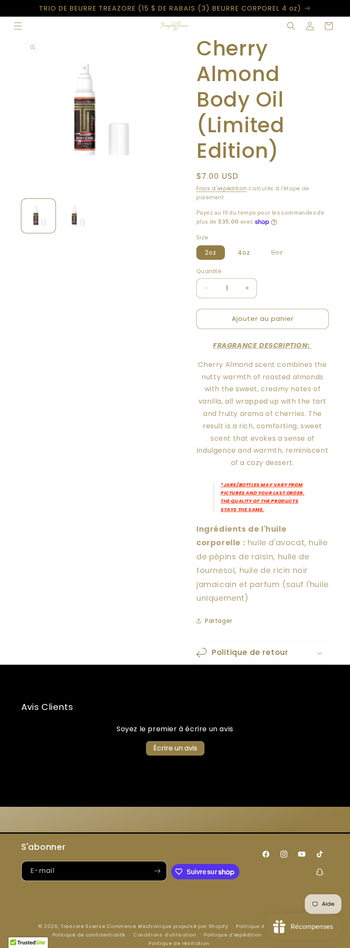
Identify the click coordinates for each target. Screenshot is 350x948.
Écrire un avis (175, 748)
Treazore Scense (83, 926)
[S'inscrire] (157, 871)
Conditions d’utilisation (164, 934)
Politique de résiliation (179, 943)
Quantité (209, 271)
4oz (244, 252)
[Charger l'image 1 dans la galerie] (38, 216)
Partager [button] (219, 620)
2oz (210, 252)
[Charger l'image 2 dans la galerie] (77, 216)
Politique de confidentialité (88, 934)
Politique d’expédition (232, 934)
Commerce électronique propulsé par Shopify (167, 926)
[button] (18, 26)
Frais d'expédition (221, 188)
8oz (281, 254)
